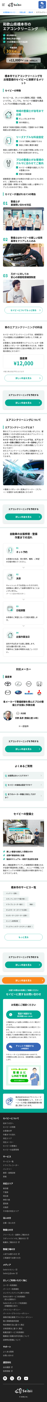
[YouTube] (26, 1379)
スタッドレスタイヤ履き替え (16, 899)
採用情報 (6, 1371)
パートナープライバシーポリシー (16, 1313)
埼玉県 (5, 1196)
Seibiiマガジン (9, 1269)
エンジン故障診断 (12, 921)
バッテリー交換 (11, 893)
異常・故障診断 (9, 1172)
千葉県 (5, 1192)
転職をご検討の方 (10, 1242)
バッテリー (7, 1169)
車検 (31, 904)
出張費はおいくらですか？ (17, 775)
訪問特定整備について (12, 1339)
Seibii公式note (9, 1273)
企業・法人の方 (9, 1223)
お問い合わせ (8, 1355)
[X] (12, 1379)
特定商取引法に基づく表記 (13, 1324)
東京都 (5, 1188)
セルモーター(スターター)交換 (16, 915)
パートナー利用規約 (11, 1289)
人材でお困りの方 (10, 1254)
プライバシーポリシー (12, 1309)
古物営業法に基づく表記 (12, 1328)
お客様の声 (7, 1130)
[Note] (5, 1379)
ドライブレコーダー (11, 1165)
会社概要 (6, 1367)
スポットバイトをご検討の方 (14, 1238)
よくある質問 (8, 1351)
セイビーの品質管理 (11, 1149)
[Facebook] (19, 1379)
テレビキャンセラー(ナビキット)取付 (18, 926)
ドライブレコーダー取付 (14, 904)
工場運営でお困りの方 (12, 1257)
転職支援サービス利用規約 (13, 1332)
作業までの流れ (9, 1134)
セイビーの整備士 (10, 1146)
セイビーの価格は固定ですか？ (18, 784)
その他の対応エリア (11, 1211)
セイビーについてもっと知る (23, 310)
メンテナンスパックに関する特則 (16, 1292)
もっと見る (24, 937)
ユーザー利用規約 (10, 1285)
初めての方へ (8, 1123)
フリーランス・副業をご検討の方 (16, 1234)
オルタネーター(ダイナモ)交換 (16, 910)
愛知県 (5, 1203)
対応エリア (7, 1138)
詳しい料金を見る (24, 378)
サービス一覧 (8, 1161)
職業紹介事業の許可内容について (16, 1336)
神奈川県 (6, 1199)
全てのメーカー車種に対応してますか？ (20, 796)
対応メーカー (8, 1142)
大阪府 (5, 1207)
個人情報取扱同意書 (11, 1321)
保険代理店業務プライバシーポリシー (18, 1317)
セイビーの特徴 (9, 1127)
